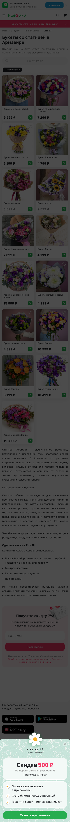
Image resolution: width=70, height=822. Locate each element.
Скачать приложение (35, 815)
